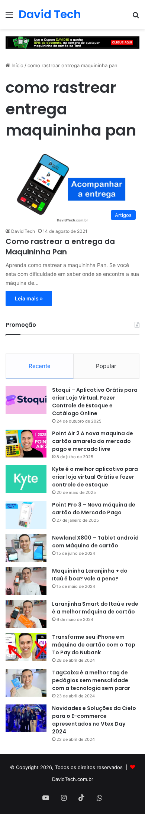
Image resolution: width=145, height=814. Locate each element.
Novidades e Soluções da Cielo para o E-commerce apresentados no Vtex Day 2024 (94, 719)
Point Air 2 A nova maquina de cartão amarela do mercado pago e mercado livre (92, 441)
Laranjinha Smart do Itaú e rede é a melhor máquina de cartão (95, 607)
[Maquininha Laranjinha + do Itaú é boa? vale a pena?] (26, 581)
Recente (40, 365)
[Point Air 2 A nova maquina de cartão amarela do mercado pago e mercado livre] (26, 444)
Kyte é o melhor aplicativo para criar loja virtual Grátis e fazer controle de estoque (95, 476)
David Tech (23, 231)
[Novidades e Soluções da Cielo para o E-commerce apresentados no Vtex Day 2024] (26, 718)
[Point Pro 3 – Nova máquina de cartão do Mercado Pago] (26, 515)
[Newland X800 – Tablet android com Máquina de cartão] (26, 548)
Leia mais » (29, 298)
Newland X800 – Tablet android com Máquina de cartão (95, 541)
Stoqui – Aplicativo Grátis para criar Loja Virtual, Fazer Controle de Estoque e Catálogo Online (95, 401)
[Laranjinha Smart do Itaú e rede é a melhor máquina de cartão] (26, 614)
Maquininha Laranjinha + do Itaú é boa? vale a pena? (90, 574)
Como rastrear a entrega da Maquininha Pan (60, 246)
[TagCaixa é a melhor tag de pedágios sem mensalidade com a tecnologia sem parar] (26, 683)
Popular (106, 365)
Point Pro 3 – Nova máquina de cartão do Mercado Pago (93, 508)
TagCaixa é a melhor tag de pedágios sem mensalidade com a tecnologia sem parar (91, 680)
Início (16, 65)
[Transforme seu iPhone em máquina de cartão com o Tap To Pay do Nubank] (26, 647)
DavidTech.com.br (72, 779)
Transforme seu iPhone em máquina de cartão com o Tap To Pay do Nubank (93, 644)
